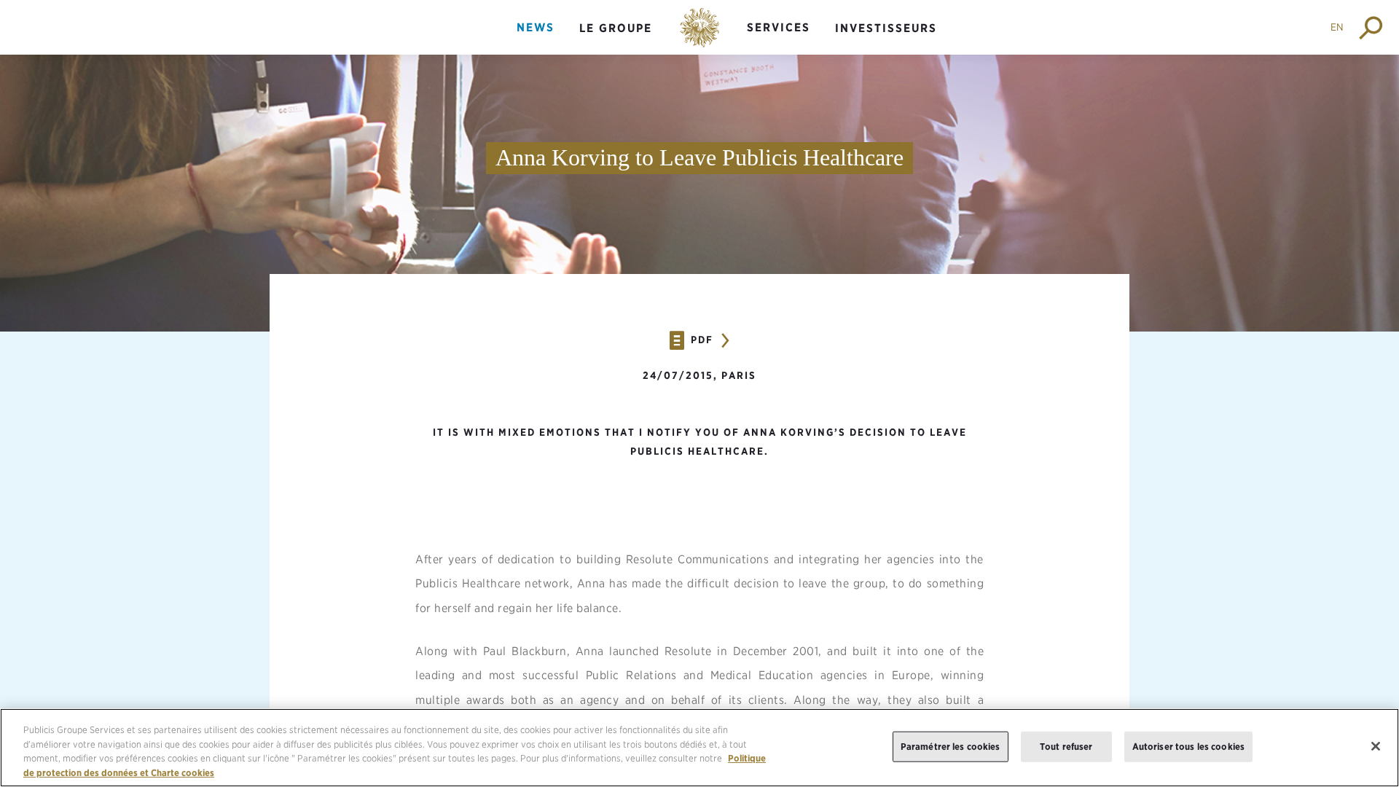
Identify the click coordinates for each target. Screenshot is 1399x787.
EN (1337, 27)
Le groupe (615, 28)
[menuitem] (535, 39)
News (535, 27)
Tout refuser (1066, 746)
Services (778, 27)
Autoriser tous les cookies (1188, 746)
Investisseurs (886, 28)
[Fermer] (1376, 746)
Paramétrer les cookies (950, 746)
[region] (699, 747)
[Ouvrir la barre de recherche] (1372, 27)
